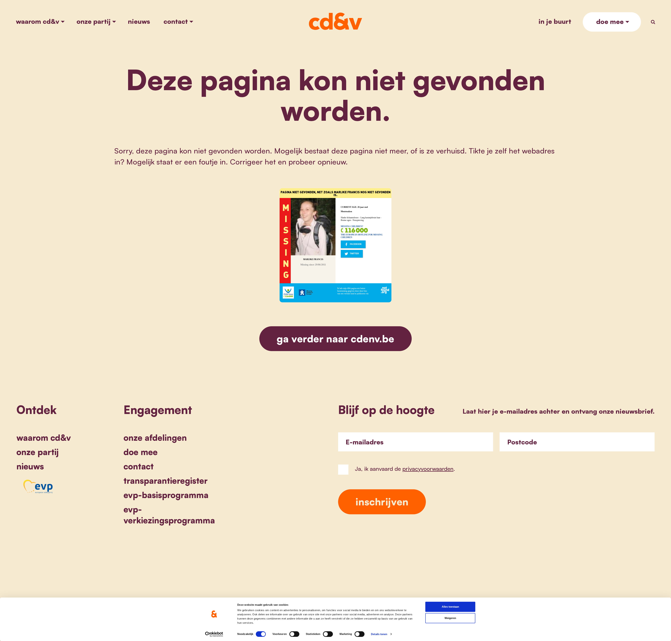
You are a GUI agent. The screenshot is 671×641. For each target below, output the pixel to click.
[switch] (294, 634)
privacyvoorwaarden (427, 468)
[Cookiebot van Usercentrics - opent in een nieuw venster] (214, 634)
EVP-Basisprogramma (166, 495)
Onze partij (94, 21)
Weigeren (450, 618)
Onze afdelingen (155, 437)
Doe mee (610, 21)
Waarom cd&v (37, 21)
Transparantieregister (166, 480)
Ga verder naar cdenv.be (335, 338)
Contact (176, 21)
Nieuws (139, 21)
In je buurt (555, 21)
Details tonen (379, 634)
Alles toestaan (450, 606)
